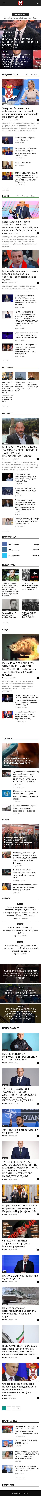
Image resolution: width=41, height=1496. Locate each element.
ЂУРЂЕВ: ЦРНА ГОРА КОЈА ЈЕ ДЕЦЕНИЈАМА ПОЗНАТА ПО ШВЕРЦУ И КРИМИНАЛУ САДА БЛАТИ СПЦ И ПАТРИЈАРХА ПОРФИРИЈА (26, 177)
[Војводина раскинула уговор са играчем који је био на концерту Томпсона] (6, 886)
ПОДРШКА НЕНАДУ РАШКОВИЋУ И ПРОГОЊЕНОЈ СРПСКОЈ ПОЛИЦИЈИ (19, 1057)
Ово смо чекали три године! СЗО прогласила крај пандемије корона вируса (25, 808)
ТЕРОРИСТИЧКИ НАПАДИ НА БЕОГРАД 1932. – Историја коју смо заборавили (30, 586)
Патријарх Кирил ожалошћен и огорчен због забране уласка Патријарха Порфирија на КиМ (19, 1208)
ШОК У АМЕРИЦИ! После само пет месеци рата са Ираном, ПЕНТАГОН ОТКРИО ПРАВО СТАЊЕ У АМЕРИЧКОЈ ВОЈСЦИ (20, 1350)
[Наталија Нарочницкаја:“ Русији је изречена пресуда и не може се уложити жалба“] (7, 521)
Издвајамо (6, 580)
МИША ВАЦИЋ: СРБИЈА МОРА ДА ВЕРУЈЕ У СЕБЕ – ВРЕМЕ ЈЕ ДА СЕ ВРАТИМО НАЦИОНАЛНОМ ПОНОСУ (19, 451)
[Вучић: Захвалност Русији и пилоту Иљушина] (7, 140)
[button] (4, 3)
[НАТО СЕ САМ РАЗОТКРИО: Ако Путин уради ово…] (20, 1264)
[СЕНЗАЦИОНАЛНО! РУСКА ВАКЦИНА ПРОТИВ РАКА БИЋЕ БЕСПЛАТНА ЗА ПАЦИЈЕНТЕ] (20, 755)
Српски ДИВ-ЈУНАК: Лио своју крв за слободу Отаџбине (9, 615)
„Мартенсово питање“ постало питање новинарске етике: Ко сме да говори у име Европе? (26, 335)
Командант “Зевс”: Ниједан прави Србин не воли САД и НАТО (25, 490)
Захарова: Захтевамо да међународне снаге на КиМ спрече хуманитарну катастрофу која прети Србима (20, 112)
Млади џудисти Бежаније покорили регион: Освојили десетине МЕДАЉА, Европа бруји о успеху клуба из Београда (25, 858)
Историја (5, 379)
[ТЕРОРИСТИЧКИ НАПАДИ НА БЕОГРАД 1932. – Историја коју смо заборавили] (30, 575)
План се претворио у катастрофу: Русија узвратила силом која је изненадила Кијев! (19, 1312)
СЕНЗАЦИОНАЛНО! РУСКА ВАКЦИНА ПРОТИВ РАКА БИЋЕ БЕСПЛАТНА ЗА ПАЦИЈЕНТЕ (18, 760)
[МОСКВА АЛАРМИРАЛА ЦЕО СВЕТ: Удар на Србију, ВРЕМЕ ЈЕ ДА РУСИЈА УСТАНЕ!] (7, 1469)
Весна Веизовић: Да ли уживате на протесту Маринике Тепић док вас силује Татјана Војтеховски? (21, 948)
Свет (4, 1272)
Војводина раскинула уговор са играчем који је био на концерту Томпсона (25, 887)
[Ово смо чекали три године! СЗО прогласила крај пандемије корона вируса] (6, 808)
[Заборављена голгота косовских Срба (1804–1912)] (20, 376)
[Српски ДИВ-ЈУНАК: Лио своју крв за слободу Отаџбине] (10, 605)
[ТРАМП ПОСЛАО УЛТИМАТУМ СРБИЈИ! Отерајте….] (7, 1443)
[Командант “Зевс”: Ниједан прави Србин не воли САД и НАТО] (7, 491)
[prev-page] (3, 189)
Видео (5, 659)
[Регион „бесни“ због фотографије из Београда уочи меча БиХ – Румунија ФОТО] (6, 872)
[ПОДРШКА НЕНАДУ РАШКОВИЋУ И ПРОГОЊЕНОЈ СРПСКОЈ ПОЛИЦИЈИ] (20, 1042)
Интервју (5, 443)
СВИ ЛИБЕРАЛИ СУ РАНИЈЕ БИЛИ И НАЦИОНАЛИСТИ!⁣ (29, 615)
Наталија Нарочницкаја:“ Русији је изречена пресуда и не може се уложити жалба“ (27, 521)
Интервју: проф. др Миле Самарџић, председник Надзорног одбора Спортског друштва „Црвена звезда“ (18, 841)
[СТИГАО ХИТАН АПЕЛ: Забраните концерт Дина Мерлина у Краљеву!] (20, 1229)
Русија (5, 104)
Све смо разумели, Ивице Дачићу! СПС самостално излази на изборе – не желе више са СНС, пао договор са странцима (26, 300)
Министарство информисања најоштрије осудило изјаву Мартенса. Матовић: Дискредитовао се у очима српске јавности (26, 349)
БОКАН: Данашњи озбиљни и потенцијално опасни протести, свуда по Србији (20, 930)
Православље (7, 1202)
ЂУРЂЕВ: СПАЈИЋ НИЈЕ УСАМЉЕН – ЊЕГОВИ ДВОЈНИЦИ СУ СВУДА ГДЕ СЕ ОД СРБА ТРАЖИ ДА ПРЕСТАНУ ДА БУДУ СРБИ (19, 1095)
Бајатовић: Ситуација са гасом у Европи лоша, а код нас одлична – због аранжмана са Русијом (20, 275)
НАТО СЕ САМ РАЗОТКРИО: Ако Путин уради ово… (20, 1277)
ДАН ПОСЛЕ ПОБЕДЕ (23, 162)
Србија (5, 29)
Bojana (4, 120)
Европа (5, 1304)
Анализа (25, 196)
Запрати (35, 550)
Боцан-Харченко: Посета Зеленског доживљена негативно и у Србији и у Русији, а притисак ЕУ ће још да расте (20, 226)
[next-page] (7, 189)
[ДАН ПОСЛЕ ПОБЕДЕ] (7, 165)
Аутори (20, 904)
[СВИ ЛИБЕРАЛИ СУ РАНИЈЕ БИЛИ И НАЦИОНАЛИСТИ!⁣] (30, 605)
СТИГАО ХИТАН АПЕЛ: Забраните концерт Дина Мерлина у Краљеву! (16, 1243)
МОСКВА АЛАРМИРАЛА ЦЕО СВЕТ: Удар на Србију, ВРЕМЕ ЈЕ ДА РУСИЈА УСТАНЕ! (27, 1468)
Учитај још (19, 1478)
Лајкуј (36, 544)
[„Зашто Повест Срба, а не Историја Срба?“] (33, 376)
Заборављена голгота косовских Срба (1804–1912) (20, 386)
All (27, 74)
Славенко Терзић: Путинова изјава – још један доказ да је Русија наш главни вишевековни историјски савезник (19, 1389)
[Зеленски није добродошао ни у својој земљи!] (20, 1118)
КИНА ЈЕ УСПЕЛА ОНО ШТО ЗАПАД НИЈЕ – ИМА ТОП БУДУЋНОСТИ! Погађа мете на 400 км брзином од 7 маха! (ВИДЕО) (19, 669)
